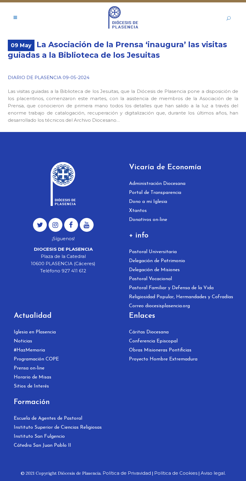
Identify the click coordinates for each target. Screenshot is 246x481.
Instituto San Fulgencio (39, 436)
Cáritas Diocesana (149, 332)
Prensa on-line (29, 368)
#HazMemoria (29, 350)
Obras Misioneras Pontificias (160, 350)
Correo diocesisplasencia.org (159, 306)
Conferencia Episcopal (153, 341)
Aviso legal (213, 473)
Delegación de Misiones (154, 270)
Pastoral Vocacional (150, 279)
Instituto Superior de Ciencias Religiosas (58, 427)
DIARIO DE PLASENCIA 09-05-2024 (48, 77)
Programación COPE (36, 359)
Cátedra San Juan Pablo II (42, 445)
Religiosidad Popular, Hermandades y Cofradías (181, 297)
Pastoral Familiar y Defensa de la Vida (171, 288)
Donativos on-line (148, 219)
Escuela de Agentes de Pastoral (48, 418)
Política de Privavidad (127, 473)
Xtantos (138, 210)
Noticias (23, 341)
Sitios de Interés (31, 386)
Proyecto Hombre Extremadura (163, 359)
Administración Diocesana (157, 183)
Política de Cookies (175, 473)
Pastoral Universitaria (153, 252)
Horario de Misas (32, 377)
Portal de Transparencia (155, 192)
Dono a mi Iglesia (148, 201)
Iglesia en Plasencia (35, 332)
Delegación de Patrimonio (157, 261)
